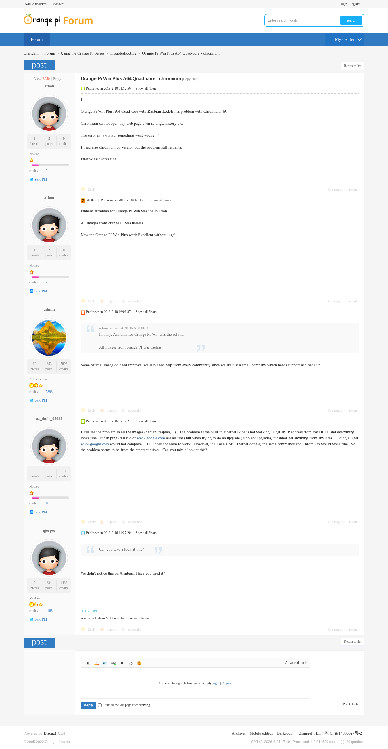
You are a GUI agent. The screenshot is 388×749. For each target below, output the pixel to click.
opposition (135, 301)
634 (49, 583)
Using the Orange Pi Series (82, 53)
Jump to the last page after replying (126, 705)
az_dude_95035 (49, 419)
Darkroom (285, 733)
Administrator (38, 379)
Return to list (352, 66)
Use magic (335, 189)
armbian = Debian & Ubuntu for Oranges (109, 618)
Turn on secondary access (363, 4)
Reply (92, 189)
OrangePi (31, 53)
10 (64, 471)
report (353, 189)
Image (105, 663)
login (343, 4)
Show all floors (146, 89)
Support (112, 301)
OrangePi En (309, 733)
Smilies (139, 663)
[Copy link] (190, 79)
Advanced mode (296, 663)
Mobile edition (261, 733)
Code (130, 663)
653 (49, 364)
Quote (122, 663)
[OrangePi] (61, 26)
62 (34, 364)
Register (354, 4)
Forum (37, 39)
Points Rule (350, 704)
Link (113, 663)
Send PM (40, 179)
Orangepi (58, 4)
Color (96, 663)
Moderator (36, 598)
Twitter (145, 618)
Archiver (239, 733)
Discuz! (50, 733)
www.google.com (151, 438)
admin (49, 309)
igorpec (49, 530)
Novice (34, 154)
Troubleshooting (123, 53)
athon (49, 86)
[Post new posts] (40, 65)
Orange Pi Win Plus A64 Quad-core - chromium (181, 53)
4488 (64, 583)
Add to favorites (36, 4)
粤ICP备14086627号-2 (343, 733)
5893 (64, 364)
